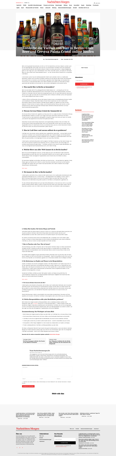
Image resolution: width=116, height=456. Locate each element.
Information (58, 44)
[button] (27, 2)
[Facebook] (79, 70)
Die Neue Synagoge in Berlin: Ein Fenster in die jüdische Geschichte (34, 341)
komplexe (35, 303)
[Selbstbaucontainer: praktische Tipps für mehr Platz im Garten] (78, 136)
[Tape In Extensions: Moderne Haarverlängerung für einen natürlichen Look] (78, 141)
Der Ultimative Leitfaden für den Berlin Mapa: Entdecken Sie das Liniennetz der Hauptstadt (60, 342)
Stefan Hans (20, 418)
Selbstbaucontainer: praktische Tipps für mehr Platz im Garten (87, 135)
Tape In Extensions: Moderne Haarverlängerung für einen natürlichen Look (88, 141)
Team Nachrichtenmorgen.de (51, 59)
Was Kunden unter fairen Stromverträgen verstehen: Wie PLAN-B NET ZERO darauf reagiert (87, 130)
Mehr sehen (24, 279)
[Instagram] (20, 448)
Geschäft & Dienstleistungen (84, 437)
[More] (90, 70)
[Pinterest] (84, 70)
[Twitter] (82, 70)
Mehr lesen (24, 168)
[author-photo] (17, 418)
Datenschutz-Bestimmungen (82, 87)
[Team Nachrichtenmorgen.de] (25, 355)
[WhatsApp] (87, 70)
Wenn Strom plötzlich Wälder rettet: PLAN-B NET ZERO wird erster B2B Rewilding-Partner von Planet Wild (88, 124)
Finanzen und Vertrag (83, 448)
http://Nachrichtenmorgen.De (36, 352)
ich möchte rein (83, 84)
